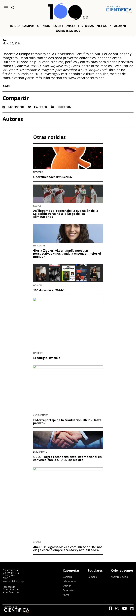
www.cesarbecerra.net (86, 78)
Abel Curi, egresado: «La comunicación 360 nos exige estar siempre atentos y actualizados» (67, 548)
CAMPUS (28, 26)
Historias (38, 353)
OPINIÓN (44, 26)
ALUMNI (120, 26)
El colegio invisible (46, 357)
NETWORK (104, 26)
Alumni (37, 542)
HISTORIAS (86, 26)
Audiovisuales (40, 415)
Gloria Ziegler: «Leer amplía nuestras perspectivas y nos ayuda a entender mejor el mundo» (67, 253)
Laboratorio (40, 452)
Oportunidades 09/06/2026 (52, 176)
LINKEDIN (63, 107)
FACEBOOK (15, 107)
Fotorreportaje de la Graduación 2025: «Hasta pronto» (67, 421)
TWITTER (40, 107)
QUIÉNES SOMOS (68, 31)
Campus (37, 206)
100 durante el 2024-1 (49, 290)
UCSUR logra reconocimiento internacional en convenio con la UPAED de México (67, 458)
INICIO (15, 26)
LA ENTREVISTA (64, 26)
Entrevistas (39, 246)
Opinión (37, 285)
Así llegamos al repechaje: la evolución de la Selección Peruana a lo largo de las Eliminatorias (65, 213)
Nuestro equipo (119, 576)
